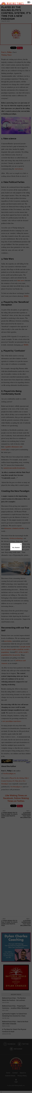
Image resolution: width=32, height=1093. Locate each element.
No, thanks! (16, 547)
